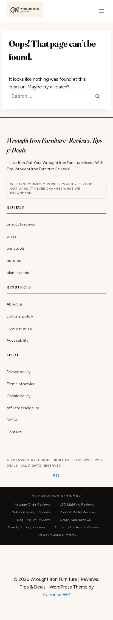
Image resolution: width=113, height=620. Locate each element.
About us (15, 304)
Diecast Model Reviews (77, 512)
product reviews (21, 224)
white (11, 236)
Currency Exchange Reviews (77, 527)
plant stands (18, 272)
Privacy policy (18, 372)
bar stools (16, 248)
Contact (14, 432)
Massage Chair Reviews (32, 504)
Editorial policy (20, 316)
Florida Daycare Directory (56, 535)
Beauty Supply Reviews (26, 527)
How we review (19, 328)
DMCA (12, 420)
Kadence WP (56, 594)
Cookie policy (18, 396)
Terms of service (21, 384)
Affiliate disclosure (23, 408)
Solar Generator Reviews (31, 512)
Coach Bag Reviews (75, 519)
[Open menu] (101, 11)
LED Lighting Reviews (77, 504)
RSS (56, 475)
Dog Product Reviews (33, 519)
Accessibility (18, 340)
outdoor (14, 260)
